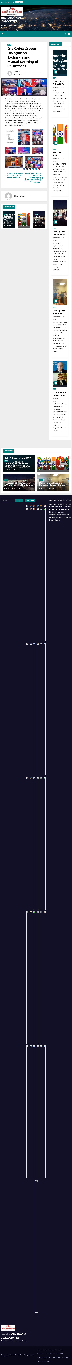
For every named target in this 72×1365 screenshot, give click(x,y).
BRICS (39, 1361)
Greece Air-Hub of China (44, 1357)
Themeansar (4, 1356)
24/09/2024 (58, 158)
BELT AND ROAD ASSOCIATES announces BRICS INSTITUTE (51, 465)
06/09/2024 (58, 237)
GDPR (43, 1361)
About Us (44, 1350)
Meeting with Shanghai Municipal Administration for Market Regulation (52, 485)
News (9, 44)
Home (38, 1350)
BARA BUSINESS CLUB (59, 1357)
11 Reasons (40, 1353)
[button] (65, 34)
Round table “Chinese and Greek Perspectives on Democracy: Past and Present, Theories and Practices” (33, 178)
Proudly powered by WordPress (10, 1355)
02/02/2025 (58, 87)
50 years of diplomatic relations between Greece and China (15, 175)
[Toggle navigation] (69, 34)
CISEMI (61, 1353)
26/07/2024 (58, 317)
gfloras (18, 72)
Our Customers (53, 1350)
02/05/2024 (58, 398)
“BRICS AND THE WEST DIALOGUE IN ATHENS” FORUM (16, 465)
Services (61, 1350)
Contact (49, 1361)
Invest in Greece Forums (51, 1353)
